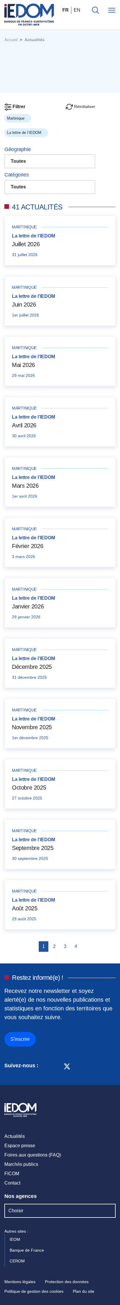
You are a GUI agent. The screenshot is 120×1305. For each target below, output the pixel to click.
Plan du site (83, 1291)
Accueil (10, 39)
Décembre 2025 (32, 667)
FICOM (11, 1173)
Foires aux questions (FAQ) (32, 1154)
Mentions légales (20, 1281)
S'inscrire (20, 1039)
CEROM (18, 1261)
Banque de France (27, 1250)
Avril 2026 (24, 425)
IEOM (15, 1239)
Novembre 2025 (32, 727)
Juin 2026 (24, 304)
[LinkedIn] (46, 1066)
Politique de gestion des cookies (33, 1291)
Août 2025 (24, 908)
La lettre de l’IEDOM (25, 132)
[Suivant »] (85, 946)
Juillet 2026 (26, 244)
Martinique (16, 118)
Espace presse (19, 1145)
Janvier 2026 (28, 606)
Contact (12, 1182)
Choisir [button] (15, 1210)
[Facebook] (56, 1066)
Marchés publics (21, 1164)
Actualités (14, 1136)
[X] (66, 1066)
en (77, 10)
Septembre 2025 (32, 848)
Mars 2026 (25, 485)
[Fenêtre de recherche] (95, 10)
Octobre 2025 (29, 787)
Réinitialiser (84, 106)
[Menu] (112, 10)
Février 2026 (27, 546)
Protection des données (67, 1281)
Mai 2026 (23, 365)
